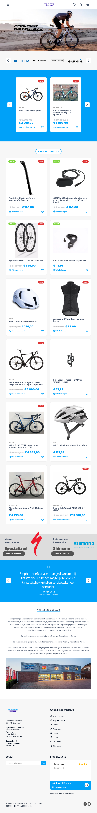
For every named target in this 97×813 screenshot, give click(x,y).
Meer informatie (62, 554)
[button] (8, 5)
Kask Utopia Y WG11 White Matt (24, 321)
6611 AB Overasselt (13, 723)
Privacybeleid (11, 734)
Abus (55, 442)
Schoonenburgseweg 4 (14, 720)
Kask (11, 319)
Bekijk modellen (13, 554)
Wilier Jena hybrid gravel (30, 110)
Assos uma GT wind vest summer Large (69, 320)
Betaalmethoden (12, 730)
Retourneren (10, 732)
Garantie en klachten (14, 736)
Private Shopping (13, 743)
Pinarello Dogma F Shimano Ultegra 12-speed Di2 (63, 112)
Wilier (21, 108)
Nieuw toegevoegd (47, 151)
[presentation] (8, 60)
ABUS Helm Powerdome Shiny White (70, 445)
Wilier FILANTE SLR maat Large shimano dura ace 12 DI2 (23, 446)
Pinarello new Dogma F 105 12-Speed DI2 (26, 509)
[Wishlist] (74, 4)
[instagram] (89, 804)
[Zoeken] (43, 763)
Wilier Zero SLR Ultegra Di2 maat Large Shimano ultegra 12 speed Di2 (26, 383)
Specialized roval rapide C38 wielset (26, 260)
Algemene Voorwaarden (15, 727)
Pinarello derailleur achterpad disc (69, 260)
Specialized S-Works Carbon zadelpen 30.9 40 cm (22, 199)
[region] (48, 30)
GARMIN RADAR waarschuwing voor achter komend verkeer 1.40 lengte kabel (70, 200)
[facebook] (85, 804)
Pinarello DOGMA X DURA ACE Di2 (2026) (69, 509)
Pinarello (57, 108)
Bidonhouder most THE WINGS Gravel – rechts (67, 381)
